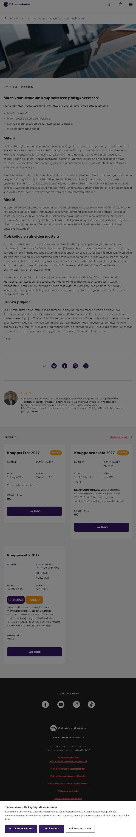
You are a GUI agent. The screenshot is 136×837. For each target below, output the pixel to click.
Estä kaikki (51, 828)
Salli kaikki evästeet (21, 829)
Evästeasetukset (80, 828)
